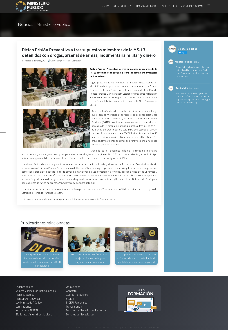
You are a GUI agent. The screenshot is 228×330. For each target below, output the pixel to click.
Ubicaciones (73, 286)
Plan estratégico (25, 294)
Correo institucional (77, 294)
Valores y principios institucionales (36, 290)
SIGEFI (70, 298)
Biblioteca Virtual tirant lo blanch (34, 314)
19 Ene (196, 62)
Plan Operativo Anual (28, 298)
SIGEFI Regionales (76, 302)
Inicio (105, 6)
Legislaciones (23, 306)
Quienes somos (24, 286)
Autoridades (122, 6)
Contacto (71, 290)
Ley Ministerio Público (29, 302)
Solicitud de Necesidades (80, 314)
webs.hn (154, 328)
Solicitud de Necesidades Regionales (87, 310)
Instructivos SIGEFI (27, 310)
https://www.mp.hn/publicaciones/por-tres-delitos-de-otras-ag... (193, 101)
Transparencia (146, 6)
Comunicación (192, 6)
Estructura (169, 6)
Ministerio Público (183, 61)
